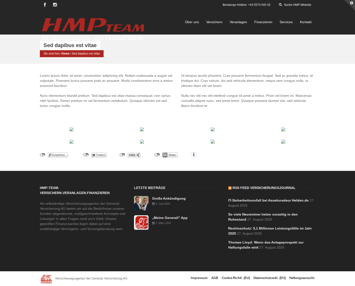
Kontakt (306, 22)
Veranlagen (238, 22)
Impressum (199, 278)
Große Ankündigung (169, 198)
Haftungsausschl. (302, 278)
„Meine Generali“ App (170, 218)
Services (286, 22)
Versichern (214, 22)
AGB (214, 278)
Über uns (192, 22)
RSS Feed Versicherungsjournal (264, 188)
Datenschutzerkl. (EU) (270, 278)
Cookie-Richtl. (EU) (236, 278)
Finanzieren (263, 22)
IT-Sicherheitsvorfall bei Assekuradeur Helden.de (268, 200)
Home (65, 53)
